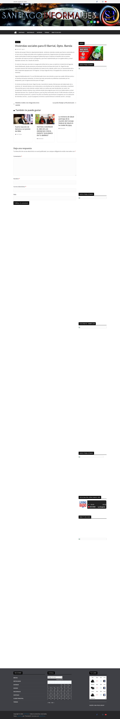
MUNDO (15, 688)
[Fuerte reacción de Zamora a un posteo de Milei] (23, 115)
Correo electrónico (19, 187)
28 (59, 698)
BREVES (15, 678)
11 (49, 692)
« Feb (49, 702)
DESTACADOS (17, 681)
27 (56, 698)
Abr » (52, 702)
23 (66, 695)
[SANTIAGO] (60, 4)
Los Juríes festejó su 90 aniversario (63, 103)
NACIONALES (30, 32)
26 (52, 698)
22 (63, 695)
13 (56, 692)
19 (52, 695)
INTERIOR (39, 32)
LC (24, 49)
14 (59, 692)
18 (49, 695)
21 (59, 695)
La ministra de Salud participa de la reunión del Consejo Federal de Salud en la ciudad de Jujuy (66, 121)
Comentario (17, 156)
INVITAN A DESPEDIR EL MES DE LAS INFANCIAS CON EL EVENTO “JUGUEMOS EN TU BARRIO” (45, 131)
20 (56, 695)
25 (49, 698)
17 (69, 692)
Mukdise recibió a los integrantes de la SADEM (27, 104)
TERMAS (47, 32)
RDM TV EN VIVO (56, 32)
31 (69, 698)
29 (63, 698)
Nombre (16, 179)
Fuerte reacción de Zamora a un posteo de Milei (22, 129)
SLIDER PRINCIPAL (18, 698)
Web (14, 194)
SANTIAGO (21, 32)
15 (63, 692)
